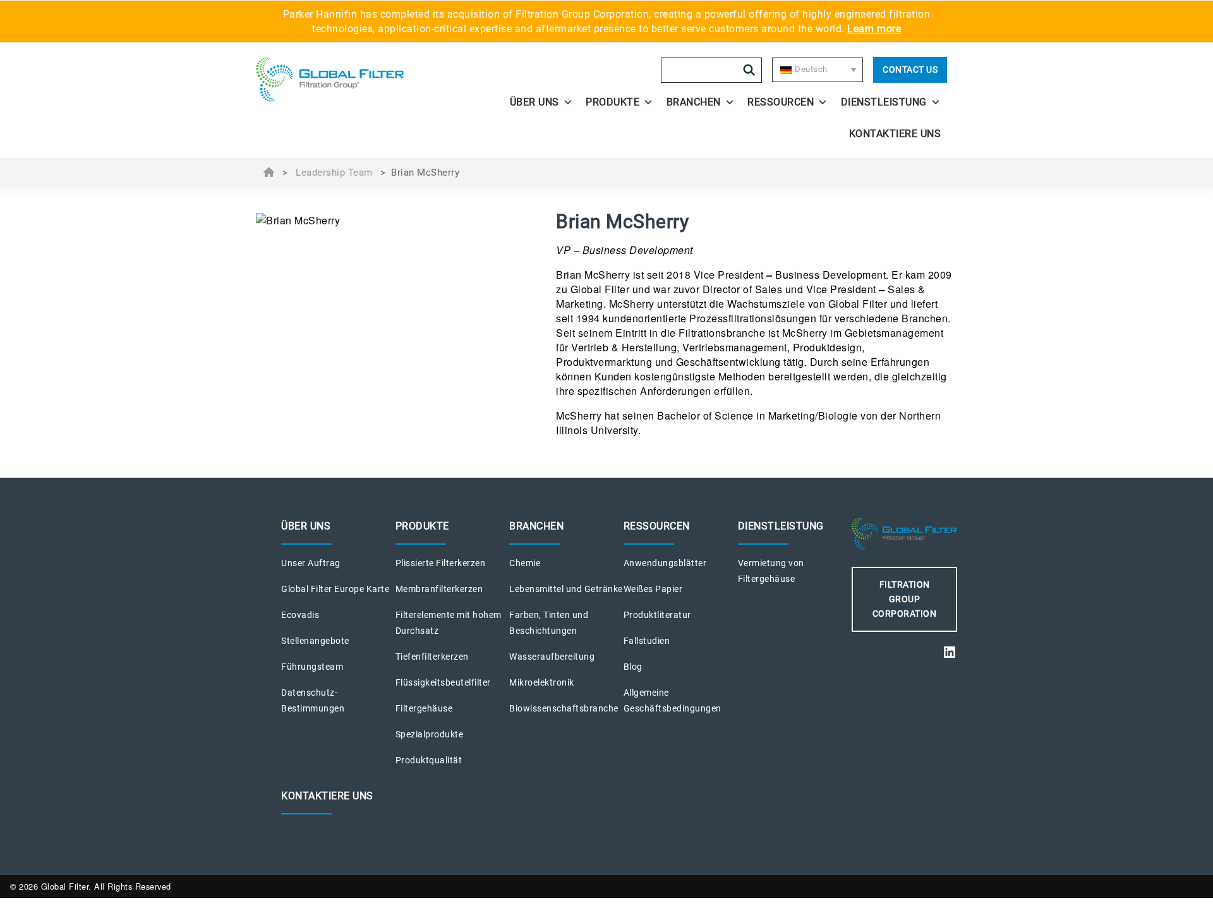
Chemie (524, 563)
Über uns (534, 102)
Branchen (694, 102)
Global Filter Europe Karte (335, 589)
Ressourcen (780, 102)
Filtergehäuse (424, 708)
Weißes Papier (653, 589)
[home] (342, 80)
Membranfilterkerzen (439, 589)
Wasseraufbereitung (551, 656)
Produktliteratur (657, 615)
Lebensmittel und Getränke (566, 589)
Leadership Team (334, 172)
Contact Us (910, 69)
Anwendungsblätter (665, 563)
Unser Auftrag (311, 563)
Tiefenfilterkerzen (432, 656)
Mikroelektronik (541, 682)
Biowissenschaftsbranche (564, 708)
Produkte (612, 102)
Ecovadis (300, 615)
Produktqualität (428, 760)
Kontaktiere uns (895, 134)
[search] (749, 70)
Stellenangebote (315, 641)
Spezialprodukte (429, 734)
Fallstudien (647, 641)
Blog (633, 667)
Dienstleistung (884, 102)
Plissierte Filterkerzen (440, 563)
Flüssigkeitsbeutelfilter (443, 682)
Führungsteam (312, 667)
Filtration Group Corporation (904, 599)
